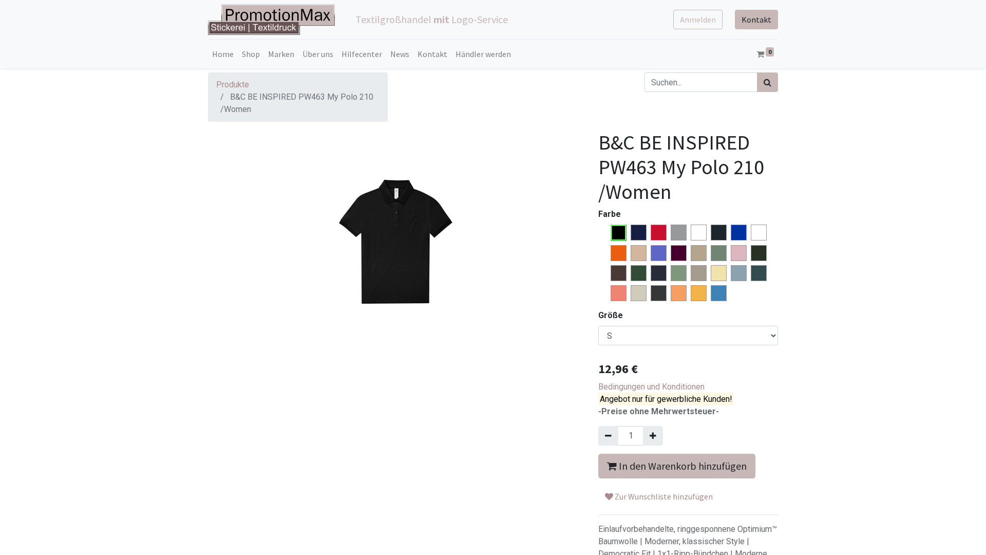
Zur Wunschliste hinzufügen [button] (663, 496)
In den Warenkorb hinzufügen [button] (682, 465)
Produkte (232, 84)
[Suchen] (767, 82)
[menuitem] (223, 54)
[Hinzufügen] (653, 436)
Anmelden (698, 19)
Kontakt (756, 19)
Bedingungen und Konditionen (651, 387)
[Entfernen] (608, 436)
